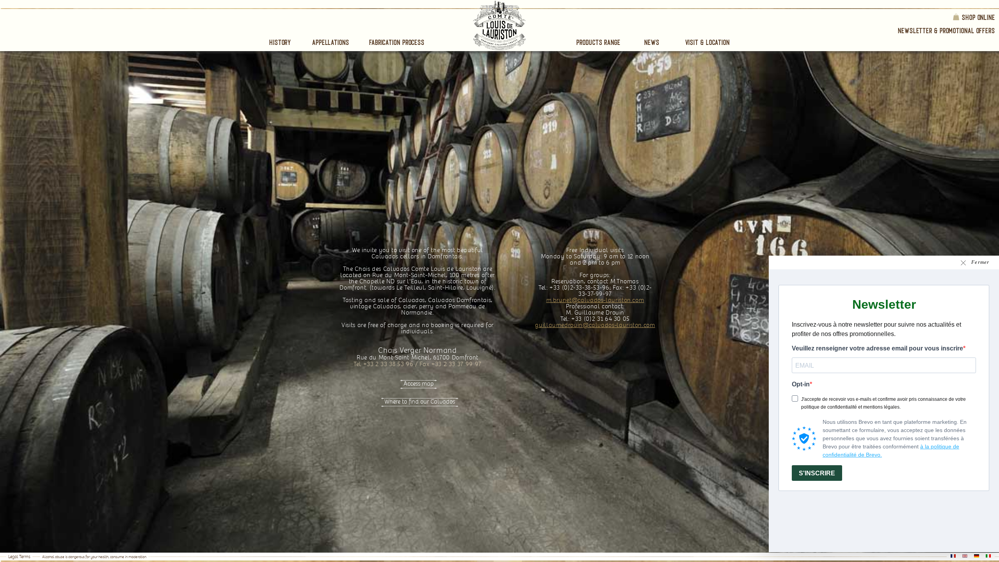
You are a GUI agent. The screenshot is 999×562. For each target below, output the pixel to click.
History (280, 42)
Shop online (978, 17)
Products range (598, 42)
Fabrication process (397, 42)
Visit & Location (707, 42)
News (651, 42)
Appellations (330, 42)
